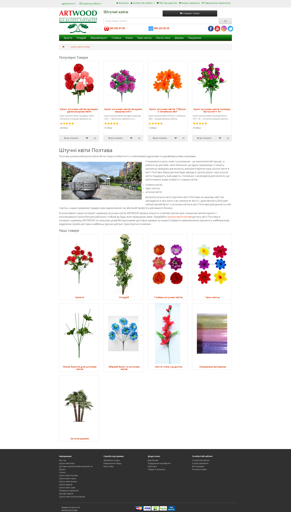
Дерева (179, 37)
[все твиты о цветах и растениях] (230, 29)
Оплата (62, 472)
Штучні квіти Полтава (80, 47)
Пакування (194, 37)
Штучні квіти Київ (66, 463)
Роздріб (81, 37)
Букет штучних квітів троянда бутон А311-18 (212, 110)
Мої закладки (198, 466)
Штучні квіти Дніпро (68, 481)
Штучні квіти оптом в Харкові (72, 496)
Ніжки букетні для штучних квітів (80, 368)
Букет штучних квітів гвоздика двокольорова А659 (79, 110)
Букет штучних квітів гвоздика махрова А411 (123, 110)
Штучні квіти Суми (67, 487)
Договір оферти (66, 493)
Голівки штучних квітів (168, 297)
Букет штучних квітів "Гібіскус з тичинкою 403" (167, 110)
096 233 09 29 (161, 28)
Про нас (62, 460)
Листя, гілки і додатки (168, 366)
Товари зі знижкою (156, 469)
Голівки (116, 37)
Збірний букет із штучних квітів (124, 368)
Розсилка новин (199, 469)
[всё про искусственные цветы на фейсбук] (211, 29)
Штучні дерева (80, 438)
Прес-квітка (144, 37)
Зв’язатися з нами (112, 460)
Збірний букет (98, 37)
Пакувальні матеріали (212, 366)
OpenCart (76, 507)
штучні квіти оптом (179, 216)
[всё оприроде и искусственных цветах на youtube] (217, 29)
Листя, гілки (163, 37)
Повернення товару (112, 463)
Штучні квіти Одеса (67, 478)
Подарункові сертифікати (159, 463)
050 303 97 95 (117, 28)
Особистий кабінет (200, 460)
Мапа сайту (109, 466)
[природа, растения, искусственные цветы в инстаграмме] (224, 29)
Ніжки (129, 37)
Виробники (153, 460)
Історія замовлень (200, 463)
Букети (68, 37)
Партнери (152, 466)
